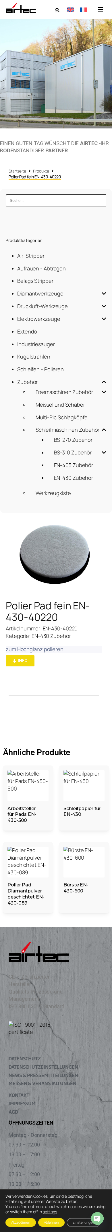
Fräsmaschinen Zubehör (64, 391)
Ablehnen (51, 1222)
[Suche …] (57, 10)
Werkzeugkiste (53, 493)
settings (50, 1211)
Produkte (41, 171)
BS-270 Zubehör (73, 439)
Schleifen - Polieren (40, 369)
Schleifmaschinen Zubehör (68, 429)
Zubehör (27, 381)
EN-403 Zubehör (73, 465)
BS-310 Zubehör (73, 452)
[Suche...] (56, 200)
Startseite (17, 171)
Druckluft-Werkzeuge (42, 306)
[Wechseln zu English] (70, 9)
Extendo (27, 331)
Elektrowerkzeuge (38, 318)
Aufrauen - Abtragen (41, 268)
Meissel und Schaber (60, 404)
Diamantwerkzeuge (40, 293)
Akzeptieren (20, 1222)
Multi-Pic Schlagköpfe (62, 417)
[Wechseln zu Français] (83, 9)
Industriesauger (36, 344)
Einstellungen (83, 1222)
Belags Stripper (35, 280)
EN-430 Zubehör (73, 477)
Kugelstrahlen (33, 356)
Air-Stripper (31, 255)
